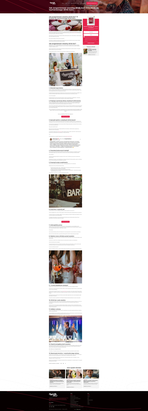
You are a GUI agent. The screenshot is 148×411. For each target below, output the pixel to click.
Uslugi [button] (88, 396)
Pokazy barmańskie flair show (74, 401)
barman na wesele (74, 32)
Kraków (50, 405)
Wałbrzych (61, 405)
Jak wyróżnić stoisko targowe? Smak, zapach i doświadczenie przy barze (74, 381)
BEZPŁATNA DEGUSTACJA (92, 3)
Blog (88, 398)
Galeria (88, 402)
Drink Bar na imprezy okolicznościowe (75, 398)
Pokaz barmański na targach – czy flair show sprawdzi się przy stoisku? (57, 381)
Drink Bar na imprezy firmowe (74, 397)
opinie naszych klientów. (69, 136)
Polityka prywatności (64, 409)
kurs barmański (54, 399)
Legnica (59, 405)
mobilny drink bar (58, 399)
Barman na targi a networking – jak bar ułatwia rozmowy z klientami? (91, 381)
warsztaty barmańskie (56, 398)
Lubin (55, 405)
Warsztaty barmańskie (73, 402)
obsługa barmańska (61, 398)
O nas (88, 397)
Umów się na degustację (65, 116)
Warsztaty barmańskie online (74, 404)
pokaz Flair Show (64, 291)
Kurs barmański (72, 400)
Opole (57, 405)
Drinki (88, 401)
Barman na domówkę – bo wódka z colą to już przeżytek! (92, 50)
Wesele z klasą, (60, 131)
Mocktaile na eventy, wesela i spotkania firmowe (76, 406)
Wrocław (64, 405)
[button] (63, 3)
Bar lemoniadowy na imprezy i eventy (75, 405)
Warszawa (52, 405)
